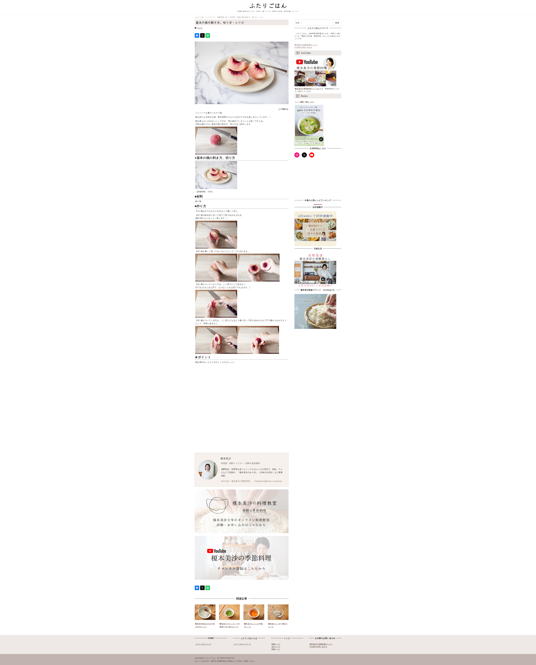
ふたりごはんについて (242, 644)
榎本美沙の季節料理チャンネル (307, 88)
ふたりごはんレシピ (203, 644)
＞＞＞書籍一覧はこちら (304, 102)
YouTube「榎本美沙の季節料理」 (236, 481)
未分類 (200, 28)
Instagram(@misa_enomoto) (268, 481)
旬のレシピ (275, 646)
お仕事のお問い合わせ (303, 47)
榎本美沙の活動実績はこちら (305, 44)
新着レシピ (275, 644)
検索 (337, 22)
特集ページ (275, 649)
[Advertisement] (268, 387)
